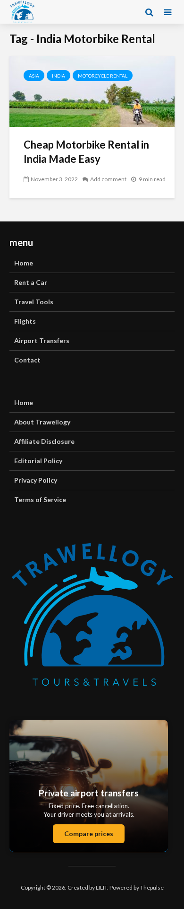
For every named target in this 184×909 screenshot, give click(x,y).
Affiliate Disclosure (44, 441)
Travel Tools (33, 302)
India (58, 76)
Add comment (108, 179)
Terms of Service (40, 499)
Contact (27, 360)
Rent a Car (30, 282)
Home (23, 263)
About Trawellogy (42, 422)
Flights (25, 321)
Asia (34, 76)
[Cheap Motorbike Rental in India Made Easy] (92, 90)
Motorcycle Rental (102, 76)
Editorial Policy (38, 461)
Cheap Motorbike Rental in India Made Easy (86, 151)
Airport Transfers (41, 340)
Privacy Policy (35, 480)
